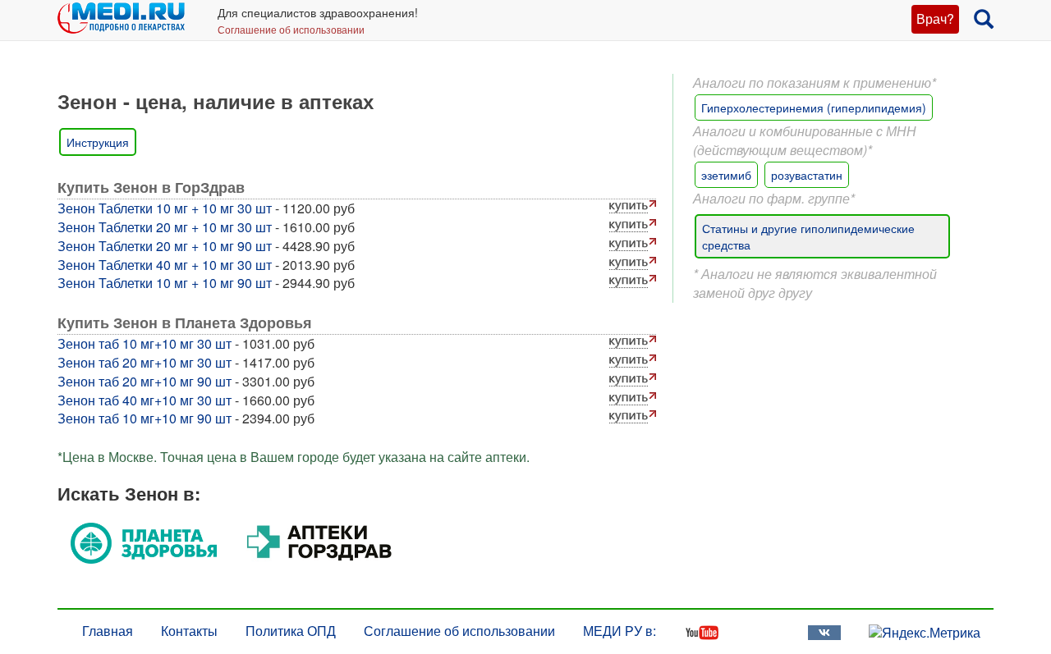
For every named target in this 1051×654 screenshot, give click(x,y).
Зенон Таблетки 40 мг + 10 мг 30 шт (164, 264)
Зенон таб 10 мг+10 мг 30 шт (144, 343)
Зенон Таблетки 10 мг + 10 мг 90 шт (164, 282)
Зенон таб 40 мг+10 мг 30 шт (144, 400)
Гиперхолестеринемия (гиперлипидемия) (813, 107)
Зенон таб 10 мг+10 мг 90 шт (144, 418)
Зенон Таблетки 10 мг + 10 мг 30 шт (164, 208)
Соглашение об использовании (291, 29)
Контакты (189, 630)
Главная (107, 630)
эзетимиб (726, 175)
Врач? (935, 18)
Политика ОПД (291, 630)
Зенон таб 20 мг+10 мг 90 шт (144, 381)
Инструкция (98, 142)
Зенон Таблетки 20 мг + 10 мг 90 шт (164, 245)
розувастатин (806, 175)
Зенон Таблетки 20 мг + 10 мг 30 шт (164, 226)
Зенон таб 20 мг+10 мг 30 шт (144, 362)
